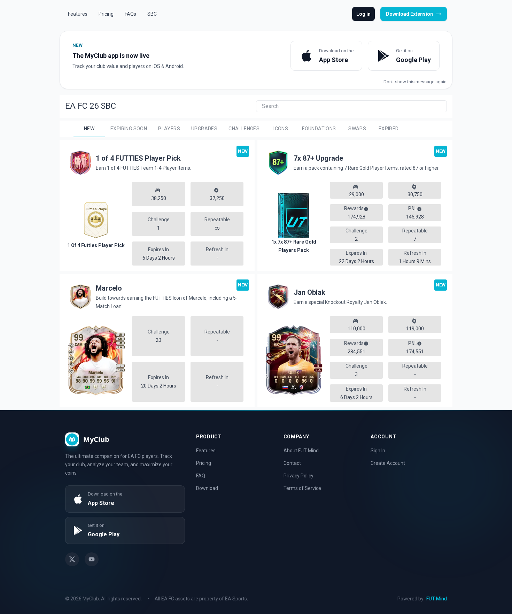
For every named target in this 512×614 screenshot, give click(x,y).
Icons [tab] (280, 128)
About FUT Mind (301, 450)
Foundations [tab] (319, 128)
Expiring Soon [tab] (128, 128)
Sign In (378, 450)
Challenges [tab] (243, 128)
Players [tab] (169, 128)
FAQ (200, 475)
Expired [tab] (389, 128)
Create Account (388, 463)
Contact (292, 463)
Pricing (203, 463)
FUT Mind (436, 598)
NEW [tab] (89, 128)
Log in (363, 14)
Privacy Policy (298, 475)
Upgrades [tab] (204, 128)
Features (206, 450)
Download (207, 488)
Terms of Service (302, 488)
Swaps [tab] (357, 128)
